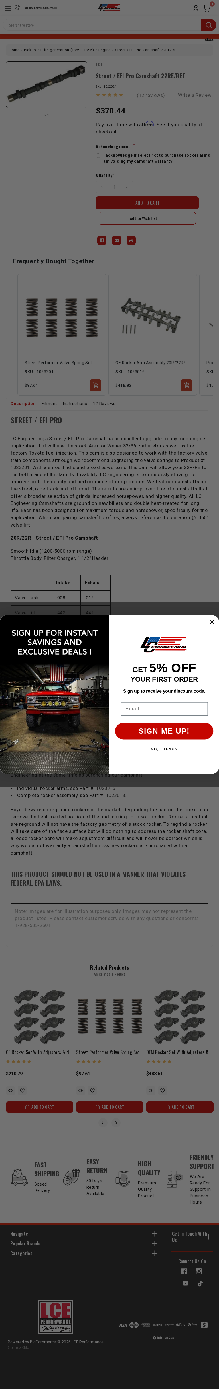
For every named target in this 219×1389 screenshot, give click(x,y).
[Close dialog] (212, 622)
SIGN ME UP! (164, 731)
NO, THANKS (164, 749)
